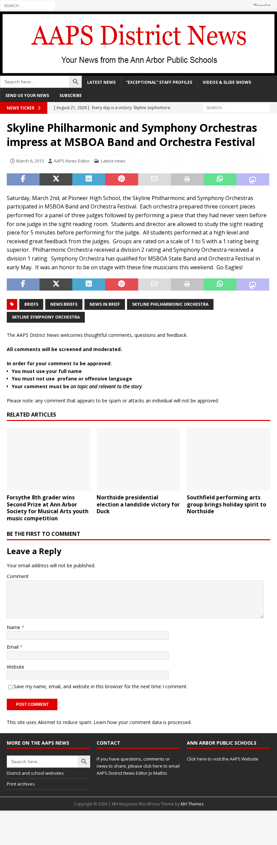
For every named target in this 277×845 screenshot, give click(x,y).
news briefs (63, 304)
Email (13, 647)
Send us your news (27, 95)
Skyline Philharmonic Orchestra (170, 304)
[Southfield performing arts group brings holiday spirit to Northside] (228, 459)
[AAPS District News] (138, 71)
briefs (31, 304)
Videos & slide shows (227, 82)
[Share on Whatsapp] (220, 179)
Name (14, 627)
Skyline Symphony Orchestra (46, 317)
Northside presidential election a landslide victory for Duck (138, 504)
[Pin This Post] (121, 179)
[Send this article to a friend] (154, 179)
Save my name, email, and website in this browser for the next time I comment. (100, 686)
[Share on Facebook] (23, 179)
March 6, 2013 (30, 161)
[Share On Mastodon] (252, 179)
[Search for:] (27, 5)
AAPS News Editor (72, 161)
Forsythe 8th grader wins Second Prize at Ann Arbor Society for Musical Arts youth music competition (48, 508)
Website (15, 667)
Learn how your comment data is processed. (143, 722)
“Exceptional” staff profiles (159, 82)
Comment (18, 576)
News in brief (105, 304)
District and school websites (35, 773)
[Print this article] (187, 179)
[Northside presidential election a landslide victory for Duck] (138, 459)
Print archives (21, 784)
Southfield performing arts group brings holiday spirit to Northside (226, 504)
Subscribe (70, 95)
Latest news (101, 82)
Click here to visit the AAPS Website (222, 759)
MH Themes (192, 804)
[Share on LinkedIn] (88, 179)
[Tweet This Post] (56, 179)
